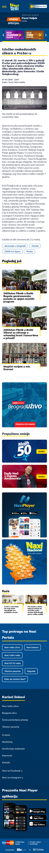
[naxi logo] (15, 7)
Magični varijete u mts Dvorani (16, 368)
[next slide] (46, 35)
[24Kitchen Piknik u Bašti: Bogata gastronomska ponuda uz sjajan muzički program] (24, 281)
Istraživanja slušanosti (13, 748)
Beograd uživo (9, 713)
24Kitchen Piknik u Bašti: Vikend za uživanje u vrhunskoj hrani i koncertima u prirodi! (20, 334)
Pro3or (29, 251)
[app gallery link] (37, 824)
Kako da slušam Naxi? (15, 679)
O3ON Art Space (12, 251)
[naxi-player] (24, 515)
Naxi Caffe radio (12, 655)
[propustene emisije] (24, 451)
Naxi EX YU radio (12, 663)
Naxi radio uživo (12, 647)
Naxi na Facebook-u (12, 770)
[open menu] (4, 7)
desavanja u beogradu (15, 246)
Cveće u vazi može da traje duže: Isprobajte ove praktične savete (11, 609)
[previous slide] (3, 35)
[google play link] (37, 811)
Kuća (5, 591)
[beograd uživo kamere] (24, 405)
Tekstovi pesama (12, 671)
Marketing (7, 741)
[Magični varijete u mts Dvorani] (24, 355)
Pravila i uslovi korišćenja (35, 843)
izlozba (34, 246)
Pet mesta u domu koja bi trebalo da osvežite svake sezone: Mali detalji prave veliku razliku (35, 610)
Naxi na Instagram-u (12, 777)
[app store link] (37, 818)
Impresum (7, 755)
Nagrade (31, 671)
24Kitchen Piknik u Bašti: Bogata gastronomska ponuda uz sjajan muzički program (18, 297)
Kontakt (6, 762)
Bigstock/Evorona (9, 108)
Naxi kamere (33, 647)
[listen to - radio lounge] (34, 35)
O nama (6, 735)
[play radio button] (38, 6)
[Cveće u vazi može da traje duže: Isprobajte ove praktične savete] (13, 600)
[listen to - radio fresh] (14, 35)
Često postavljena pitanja (15, 719)
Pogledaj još (12, 261)
